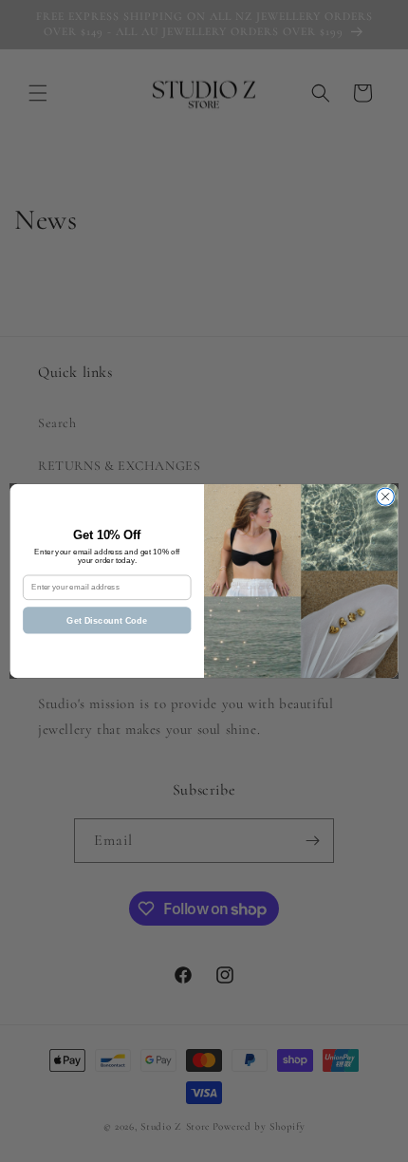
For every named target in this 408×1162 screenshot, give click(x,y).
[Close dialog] (385, 496)
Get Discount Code (106, 620)
